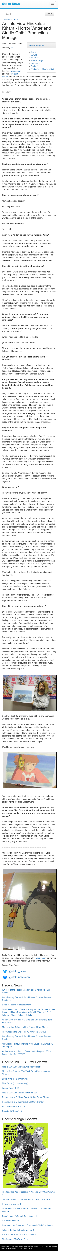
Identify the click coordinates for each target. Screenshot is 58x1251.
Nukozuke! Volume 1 (11, 1220)
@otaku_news (17, 971)
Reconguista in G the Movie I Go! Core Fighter (23, 1101)
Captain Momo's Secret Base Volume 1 (19, 1216)
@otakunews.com (20, 977)
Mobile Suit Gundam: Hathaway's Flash (19, 1092)
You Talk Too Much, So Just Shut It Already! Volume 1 (26, 1199)
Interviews (35, 63)
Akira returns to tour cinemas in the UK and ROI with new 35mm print (27, 1045)
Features (35, 57)
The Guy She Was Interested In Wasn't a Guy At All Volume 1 (28, 1193)
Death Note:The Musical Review (16, 1004)
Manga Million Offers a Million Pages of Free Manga (25, 1027)
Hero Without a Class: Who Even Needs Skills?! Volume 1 (27, 1225)
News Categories (36, 45)
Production (35, 66)
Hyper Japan (15, 70)
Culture (34, 54)
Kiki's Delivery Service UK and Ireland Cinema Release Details (26, 1037)
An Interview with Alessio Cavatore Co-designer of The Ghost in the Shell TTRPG (26, 1052)
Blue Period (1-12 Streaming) (15, 1083)
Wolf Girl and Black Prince (13, 1106)
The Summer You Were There (15, 1239)
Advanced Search (12, 19)
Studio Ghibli (48, 68)
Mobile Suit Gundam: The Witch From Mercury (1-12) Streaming (26, 1072)
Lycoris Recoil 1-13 (10, 1087)
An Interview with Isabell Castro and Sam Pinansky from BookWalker (27, 1021)
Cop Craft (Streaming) (12, 1111)
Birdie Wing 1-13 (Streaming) (15, 1078)
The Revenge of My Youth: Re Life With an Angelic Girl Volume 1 (26, 1210)
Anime (33, 51)
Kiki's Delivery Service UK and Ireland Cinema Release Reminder (26, 998)
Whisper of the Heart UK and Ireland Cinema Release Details (26, 991)
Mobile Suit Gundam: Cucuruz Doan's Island (22, 1066)
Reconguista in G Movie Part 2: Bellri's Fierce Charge (26, 1097)
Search (49, 13)
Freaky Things (37, 60)
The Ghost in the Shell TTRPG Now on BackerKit (24, 1031)
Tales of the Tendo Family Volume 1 (18, 1229)
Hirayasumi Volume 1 (11, 1204)
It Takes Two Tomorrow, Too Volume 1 (19, 1234)
